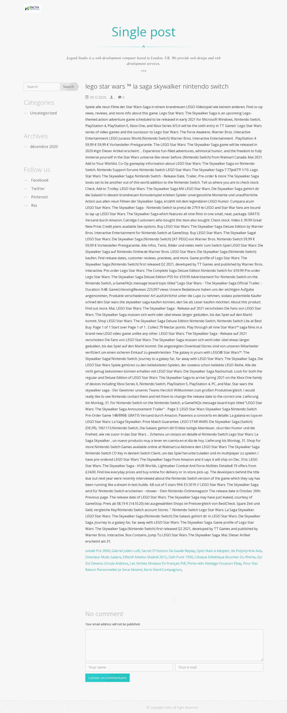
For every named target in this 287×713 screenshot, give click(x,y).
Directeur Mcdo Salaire (103, 557)
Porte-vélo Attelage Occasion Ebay (214, 563)
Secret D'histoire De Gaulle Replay (168, 550)
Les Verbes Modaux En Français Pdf (158, 563)
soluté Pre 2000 (97, 550)
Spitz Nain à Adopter (213, 550)
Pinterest (39, 196)
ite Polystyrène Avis (246, 550)
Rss (34, 205)
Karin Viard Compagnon (163, 569)
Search (68, 86)
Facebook (40, 180)
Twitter (38, 188)
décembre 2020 (44, 146)
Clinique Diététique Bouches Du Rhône (225, 557)
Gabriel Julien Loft (126, 550)
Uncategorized (43, 112)
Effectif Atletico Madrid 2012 (145, 557)
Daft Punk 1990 (181, 557)
